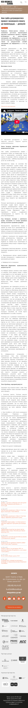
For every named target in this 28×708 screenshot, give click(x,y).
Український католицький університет (14, 700)
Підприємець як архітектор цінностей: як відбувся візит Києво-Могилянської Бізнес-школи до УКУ (13, 531)
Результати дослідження (8, 106)
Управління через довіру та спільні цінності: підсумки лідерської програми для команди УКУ (13, 523)
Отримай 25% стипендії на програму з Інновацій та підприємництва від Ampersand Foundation (13, 562)
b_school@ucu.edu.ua (14, 589)
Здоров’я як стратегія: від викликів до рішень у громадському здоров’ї (14, 537)
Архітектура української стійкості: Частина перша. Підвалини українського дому (13, 516)
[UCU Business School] (7, 2)
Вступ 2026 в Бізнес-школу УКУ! (10, 556)
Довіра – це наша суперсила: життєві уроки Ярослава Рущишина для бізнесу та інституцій (13, 504)
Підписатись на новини (14, 607)
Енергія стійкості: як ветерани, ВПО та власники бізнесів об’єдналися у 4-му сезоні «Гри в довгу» (13, 550)
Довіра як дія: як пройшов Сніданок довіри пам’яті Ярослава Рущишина (13, 543)
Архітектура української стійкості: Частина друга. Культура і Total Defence (13, 510)
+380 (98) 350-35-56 (14, 585)
